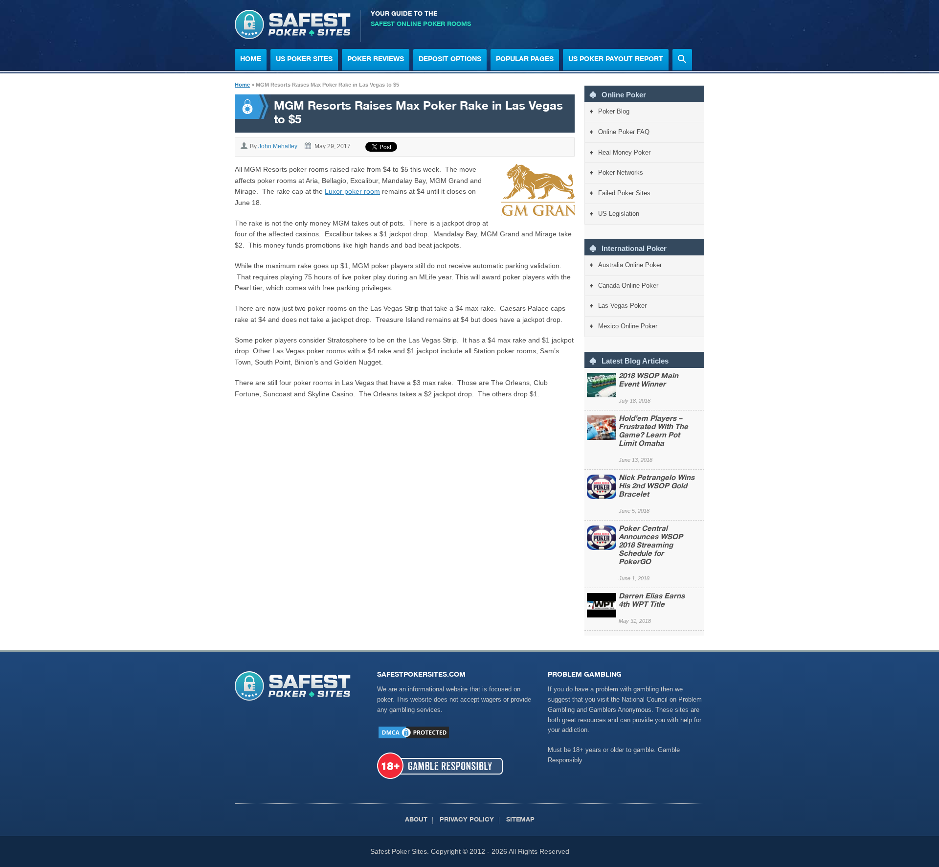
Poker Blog (613, 111)
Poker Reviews (375, 59)
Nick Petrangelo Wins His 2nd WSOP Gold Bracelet (656, 487)
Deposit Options (450, 59)
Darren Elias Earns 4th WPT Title (652, 601)
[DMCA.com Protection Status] (413, 737)
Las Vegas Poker (622, 305)
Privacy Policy (467, 820)
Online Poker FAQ (623, 132)
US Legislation (618, 213)
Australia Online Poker (630, 265)
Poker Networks (620, 172)
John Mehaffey (277, 146)
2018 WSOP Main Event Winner (648, 380)
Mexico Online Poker (627, 326)
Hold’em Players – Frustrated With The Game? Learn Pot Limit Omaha (653, 431)
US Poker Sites (304, 59)
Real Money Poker (624, 152)
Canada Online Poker (628, 285)
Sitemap (520, 820)
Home (250, 59)
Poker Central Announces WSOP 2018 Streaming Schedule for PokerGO (651, 545)
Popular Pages (525, 59)
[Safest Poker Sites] (293, 37)
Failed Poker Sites (624, 193)
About (416, 820)
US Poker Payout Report (615, 59)
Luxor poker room (352, 191)
